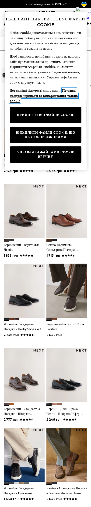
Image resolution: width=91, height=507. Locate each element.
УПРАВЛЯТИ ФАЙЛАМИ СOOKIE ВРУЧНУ (45, 154)
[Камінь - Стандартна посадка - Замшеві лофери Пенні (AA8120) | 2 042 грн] (66, 455)
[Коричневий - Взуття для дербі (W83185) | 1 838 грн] (24, 211)
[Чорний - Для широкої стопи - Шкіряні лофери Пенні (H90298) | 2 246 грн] (66, 375)
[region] (46, 91)
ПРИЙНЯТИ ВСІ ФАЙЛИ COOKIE (45, 115)
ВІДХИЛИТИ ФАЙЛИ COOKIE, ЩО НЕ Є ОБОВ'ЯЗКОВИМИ (45, 135)
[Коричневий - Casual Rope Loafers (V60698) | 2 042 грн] (66, 291)
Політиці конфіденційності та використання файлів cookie (44, 95)
